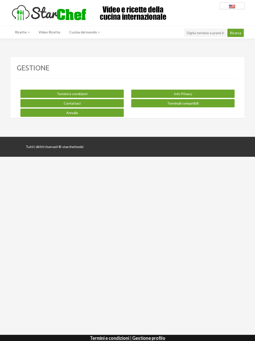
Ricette (21, 32)
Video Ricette (49, 32)
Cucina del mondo (83, 32)
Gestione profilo (148, 338)
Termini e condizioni (109, 338)
